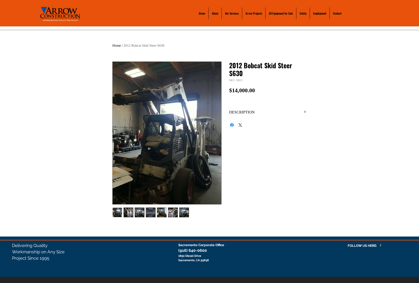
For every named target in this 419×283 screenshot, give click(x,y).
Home (116, 45)
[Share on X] (240, 125)
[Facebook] (380, 245)
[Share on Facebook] (232, 125)
